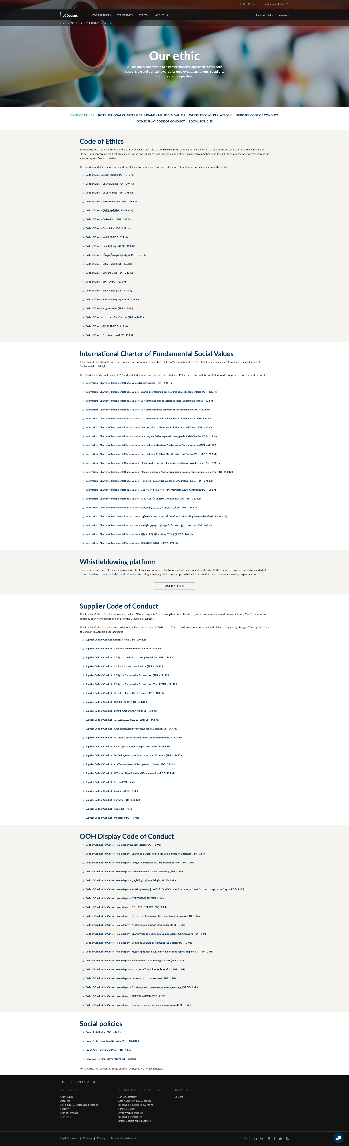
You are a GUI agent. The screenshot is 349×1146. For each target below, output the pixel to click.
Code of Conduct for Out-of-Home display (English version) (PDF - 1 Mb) (123, 845)
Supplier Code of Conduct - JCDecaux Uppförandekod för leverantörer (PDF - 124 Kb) (130, 773)
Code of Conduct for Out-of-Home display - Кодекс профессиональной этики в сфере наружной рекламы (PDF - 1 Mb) (149, 952)
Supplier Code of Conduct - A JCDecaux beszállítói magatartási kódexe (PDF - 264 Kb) (131, 764)
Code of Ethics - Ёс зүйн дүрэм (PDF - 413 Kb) (110, 335)
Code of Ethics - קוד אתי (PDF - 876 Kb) (106, 282)
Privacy (101, 1138)
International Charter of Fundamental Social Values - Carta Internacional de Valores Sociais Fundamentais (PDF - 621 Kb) (149, 419)
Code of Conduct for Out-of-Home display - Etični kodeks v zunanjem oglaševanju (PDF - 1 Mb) (135, 961)
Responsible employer (129, 1117)
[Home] (74, 15)
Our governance (69, 1113)
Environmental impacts (130, 1113)
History (64, 1109)
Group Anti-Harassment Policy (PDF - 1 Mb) (108, 1050)
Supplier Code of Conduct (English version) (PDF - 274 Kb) (116, 640)
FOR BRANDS (125, 15)
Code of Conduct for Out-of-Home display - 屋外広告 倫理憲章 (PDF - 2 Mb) (125, 996)
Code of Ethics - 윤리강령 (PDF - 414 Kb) (107, 326)
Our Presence (250, 4)
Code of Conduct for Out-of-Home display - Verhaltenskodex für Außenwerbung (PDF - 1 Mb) (134, 872)
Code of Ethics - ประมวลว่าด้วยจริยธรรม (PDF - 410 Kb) (115, 317)
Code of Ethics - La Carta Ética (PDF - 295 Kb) (110, 193)
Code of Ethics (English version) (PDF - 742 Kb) (110, 175)
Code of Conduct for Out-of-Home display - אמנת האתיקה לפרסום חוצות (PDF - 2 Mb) (131, 978)
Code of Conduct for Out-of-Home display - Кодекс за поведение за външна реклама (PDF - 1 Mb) (138, 1005)
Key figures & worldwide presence (79, 1105)
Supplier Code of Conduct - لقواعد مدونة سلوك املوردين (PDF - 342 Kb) (122, 720)
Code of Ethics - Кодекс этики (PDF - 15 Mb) (109, 308)
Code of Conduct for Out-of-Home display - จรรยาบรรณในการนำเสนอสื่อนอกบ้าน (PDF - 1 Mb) (135, 969)
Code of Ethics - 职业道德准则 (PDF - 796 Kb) (109, 211)
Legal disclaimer (69, 1138)
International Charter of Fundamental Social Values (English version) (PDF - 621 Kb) (129, 383)
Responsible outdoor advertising (135, 1105)
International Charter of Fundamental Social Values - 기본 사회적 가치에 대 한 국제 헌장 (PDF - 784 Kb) (139, 534)
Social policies (201, 121)
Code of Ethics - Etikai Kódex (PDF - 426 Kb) (109, 264)
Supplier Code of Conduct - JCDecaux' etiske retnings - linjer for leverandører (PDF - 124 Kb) (134, 738)
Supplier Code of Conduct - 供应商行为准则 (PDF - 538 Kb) (116, 702)
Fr (288, 4)
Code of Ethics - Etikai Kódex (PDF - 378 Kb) (109, 291)
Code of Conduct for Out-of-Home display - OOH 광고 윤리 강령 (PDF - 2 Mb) (126, 907)
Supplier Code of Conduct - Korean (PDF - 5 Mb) (111, 782)
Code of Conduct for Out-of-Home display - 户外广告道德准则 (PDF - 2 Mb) (125, 898)
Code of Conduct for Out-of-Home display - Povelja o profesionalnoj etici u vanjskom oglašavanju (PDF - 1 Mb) (143, 916)
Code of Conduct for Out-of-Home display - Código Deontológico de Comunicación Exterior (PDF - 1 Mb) (140, 863)
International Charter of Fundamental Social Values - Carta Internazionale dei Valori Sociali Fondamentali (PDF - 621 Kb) (148, 410)
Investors (283, 15)
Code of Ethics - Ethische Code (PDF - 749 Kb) (110, 273)
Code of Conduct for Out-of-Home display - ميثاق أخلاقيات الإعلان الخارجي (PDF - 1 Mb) (131, 880)
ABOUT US (161, 15)
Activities (65, 1101)
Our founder (67, 1097)
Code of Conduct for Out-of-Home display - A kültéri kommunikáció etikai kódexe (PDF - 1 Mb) (135, 925)
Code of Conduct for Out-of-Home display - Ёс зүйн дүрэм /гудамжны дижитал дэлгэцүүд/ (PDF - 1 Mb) (142, 987)
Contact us (270, 4)
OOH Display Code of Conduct (161, 121)
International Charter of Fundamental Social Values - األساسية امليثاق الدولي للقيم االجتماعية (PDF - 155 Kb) (141, 508)
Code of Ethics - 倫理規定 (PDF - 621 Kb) (107, 237)
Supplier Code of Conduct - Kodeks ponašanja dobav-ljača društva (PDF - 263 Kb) (128, 747)
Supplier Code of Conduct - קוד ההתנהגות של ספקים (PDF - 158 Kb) (121, 711)
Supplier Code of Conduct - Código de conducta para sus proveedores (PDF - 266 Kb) (130, 657)
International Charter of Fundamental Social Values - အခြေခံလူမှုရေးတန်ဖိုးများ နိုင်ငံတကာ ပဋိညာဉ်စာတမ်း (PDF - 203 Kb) (149, 525)
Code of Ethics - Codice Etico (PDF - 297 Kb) (109, 219)
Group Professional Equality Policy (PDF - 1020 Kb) (112, 1041)
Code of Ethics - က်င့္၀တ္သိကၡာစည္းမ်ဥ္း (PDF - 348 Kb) (116, 255)
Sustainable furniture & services (135, 1101)
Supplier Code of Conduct (257, 115)
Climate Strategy (126, 1109)
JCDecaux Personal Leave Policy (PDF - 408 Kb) (111, 1059)
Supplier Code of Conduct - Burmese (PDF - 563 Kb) (113, 800)
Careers (178, 1097)
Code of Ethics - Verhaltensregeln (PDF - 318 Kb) (111, 202)
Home (63, 23)
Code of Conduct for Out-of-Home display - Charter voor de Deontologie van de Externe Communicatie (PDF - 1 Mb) (146, 934)
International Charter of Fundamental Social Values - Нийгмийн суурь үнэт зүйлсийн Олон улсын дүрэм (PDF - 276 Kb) (149, 481)
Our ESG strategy (127, 1097)
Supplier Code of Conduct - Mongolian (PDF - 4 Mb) (112, 818)
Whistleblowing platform (210, 115)
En (282, 4)
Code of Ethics (82, 115)
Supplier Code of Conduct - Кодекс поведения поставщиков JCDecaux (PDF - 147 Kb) (131, 729)
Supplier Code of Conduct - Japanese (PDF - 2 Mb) (112, 791)
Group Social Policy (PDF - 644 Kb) (104, 1032)
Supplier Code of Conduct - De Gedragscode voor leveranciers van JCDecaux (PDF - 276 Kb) (134, 755)
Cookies (87, 1138)
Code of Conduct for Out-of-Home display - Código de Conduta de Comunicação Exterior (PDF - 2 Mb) (139, 943)
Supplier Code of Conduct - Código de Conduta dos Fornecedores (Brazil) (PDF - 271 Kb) (131, 684)
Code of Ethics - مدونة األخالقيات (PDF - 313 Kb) (110, 246)
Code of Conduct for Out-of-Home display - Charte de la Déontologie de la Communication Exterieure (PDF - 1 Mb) (145, 854)
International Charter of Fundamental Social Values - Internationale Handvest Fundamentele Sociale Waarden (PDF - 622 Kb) (151, 445)
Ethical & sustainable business (134, 1121)
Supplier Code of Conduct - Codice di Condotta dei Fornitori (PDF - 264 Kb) (124, 666)
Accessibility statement (123, 1138)
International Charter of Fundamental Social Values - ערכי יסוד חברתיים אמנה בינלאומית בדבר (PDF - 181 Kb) (143, 499)
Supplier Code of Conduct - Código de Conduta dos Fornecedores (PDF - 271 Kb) (127, 675)
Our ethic (65, 1117)
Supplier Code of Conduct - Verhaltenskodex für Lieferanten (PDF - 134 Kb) (125, 693)
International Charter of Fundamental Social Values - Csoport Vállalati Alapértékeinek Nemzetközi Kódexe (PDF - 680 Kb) (149, 427)
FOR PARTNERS (101, 15)
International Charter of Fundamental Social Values (141, 115)
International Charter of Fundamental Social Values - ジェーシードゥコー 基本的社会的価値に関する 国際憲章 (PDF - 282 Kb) (151, 490)
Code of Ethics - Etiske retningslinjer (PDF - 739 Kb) (112, 300)
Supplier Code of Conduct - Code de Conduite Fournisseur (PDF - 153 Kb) (123, 649)
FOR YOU (144, 15)
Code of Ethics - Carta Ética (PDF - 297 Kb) (108, 228)
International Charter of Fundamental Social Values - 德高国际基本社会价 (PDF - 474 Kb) (132, 543)
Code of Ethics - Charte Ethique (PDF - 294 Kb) (110, 184)
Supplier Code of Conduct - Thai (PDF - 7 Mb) (109, 809)
